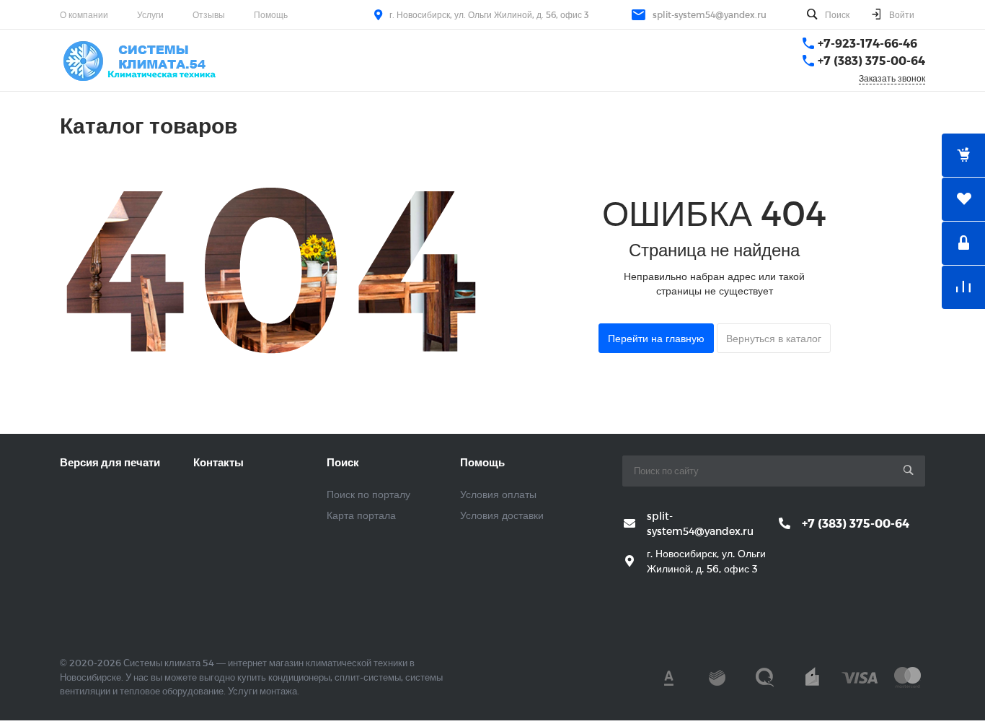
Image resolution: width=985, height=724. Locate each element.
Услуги (150, 14)
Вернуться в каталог (773, 338)
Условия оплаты (498, 494)
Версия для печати (110, 461)
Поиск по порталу (368, 494)
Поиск (343, 461)
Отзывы (209, 14)
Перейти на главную (656, 338)
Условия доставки (502, 515)
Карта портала (361, 515)
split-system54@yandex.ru (710, 14)
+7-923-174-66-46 (867, 43)
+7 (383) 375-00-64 (871, 60)
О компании (84, 14)
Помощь (271, 14)
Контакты (218, 461)
